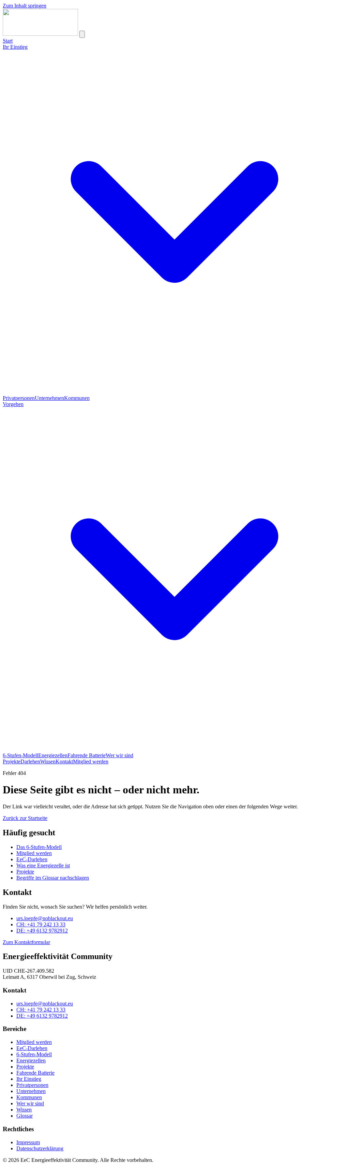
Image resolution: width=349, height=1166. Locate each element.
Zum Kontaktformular (26, 942)
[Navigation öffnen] (82, 34)
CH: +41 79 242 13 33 (40, 924)
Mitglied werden (90, 761)
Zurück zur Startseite (25, 818)
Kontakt (64, 761)
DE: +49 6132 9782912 (42, 930)
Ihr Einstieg (28, 1079)
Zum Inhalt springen (24, 6)
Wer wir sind (119, 755)
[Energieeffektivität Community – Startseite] (40, 34)
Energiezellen (52, 755)
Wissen (48, 761)
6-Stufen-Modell (20, 755)
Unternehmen (49, 398)
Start (8, 41)
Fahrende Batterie (86, 755)
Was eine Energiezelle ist (43, 865)
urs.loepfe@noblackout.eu (44, 918)
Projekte (11, 761)
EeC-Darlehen (31, 859)
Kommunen (77, 398)
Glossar (24, 1116)
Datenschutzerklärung (39, 1148)
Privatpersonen (19, 398)
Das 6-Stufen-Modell (39, 847)
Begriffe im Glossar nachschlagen (52, 878)
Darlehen (30, 761)
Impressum (28, 1142)
